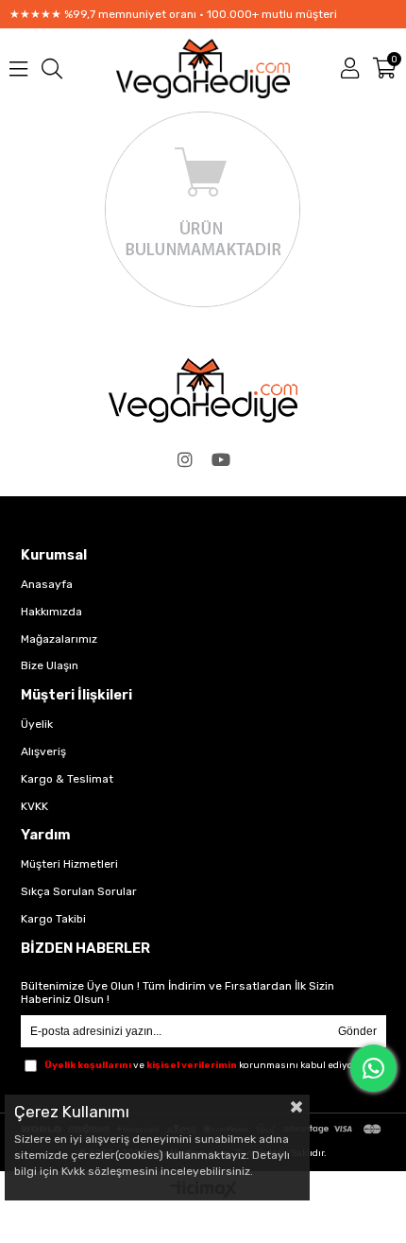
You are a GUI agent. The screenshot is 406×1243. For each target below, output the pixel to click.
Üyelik (37, 724)
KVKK (34, 806)
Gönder (357, 1031)
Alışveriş (43, 751)
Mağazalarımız (59, 639)
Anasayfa (47, 584)
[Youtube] (221, 459)
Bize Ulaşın (49, 665)
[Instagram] (185, 459)
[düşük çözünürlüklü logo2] (203, 390)
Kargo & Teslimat (67, 779)
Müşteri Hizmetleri (69, 864)
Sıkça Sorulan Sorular (79, 891)
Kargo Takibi (53, 918)
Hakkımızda (51, 611)
